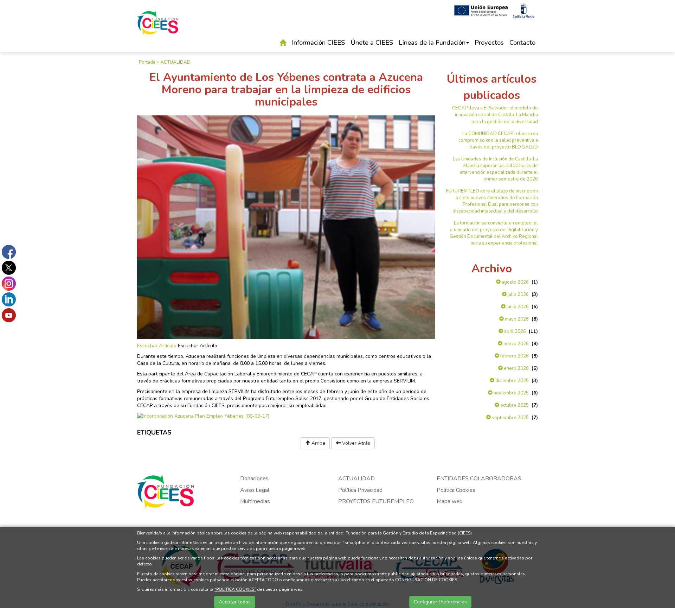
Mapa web (450, 501)
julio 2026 (518, 294)
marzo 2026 (515, 344)
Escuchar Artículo (156, 345)
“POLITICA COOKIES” (235, 589)
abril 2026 (514, 331)
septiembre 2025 (510, 417)
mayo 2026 (516, 319)
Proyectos (489, 42)
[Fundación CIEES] (158, 27)
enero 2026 (516, 368)
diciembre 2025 (511, 381)
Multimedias (255, 501)
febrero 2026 (514, 356)
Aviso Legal (254, 490)
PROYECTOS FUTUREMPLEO (376, 501)
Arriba (317, 443)
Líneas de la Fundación (432, 42)
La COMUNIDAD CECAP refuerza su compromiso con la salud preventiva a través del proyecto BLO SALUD (498, 140)
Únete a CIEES (372, 42)
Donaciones (254, 478)
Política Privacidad (360, 490)
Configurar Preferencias (440, 601)
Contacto (522, 42)
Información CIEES (318, 42)
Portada (147, 62)
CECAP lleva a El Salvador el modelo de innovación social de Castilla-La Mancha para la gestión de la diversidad (495, 115)
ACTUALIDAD (175, 62)
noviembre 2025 (511, 393)
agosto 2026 (515, 282)
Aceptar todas (235, 601)
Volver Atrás (355, 443)
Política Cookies (456, 490)
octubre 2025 (514, 405)
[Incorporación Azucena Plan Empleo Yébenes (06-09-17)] (203, 416)
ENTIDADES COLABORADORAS (479, 478)
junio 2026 (517, 307)
